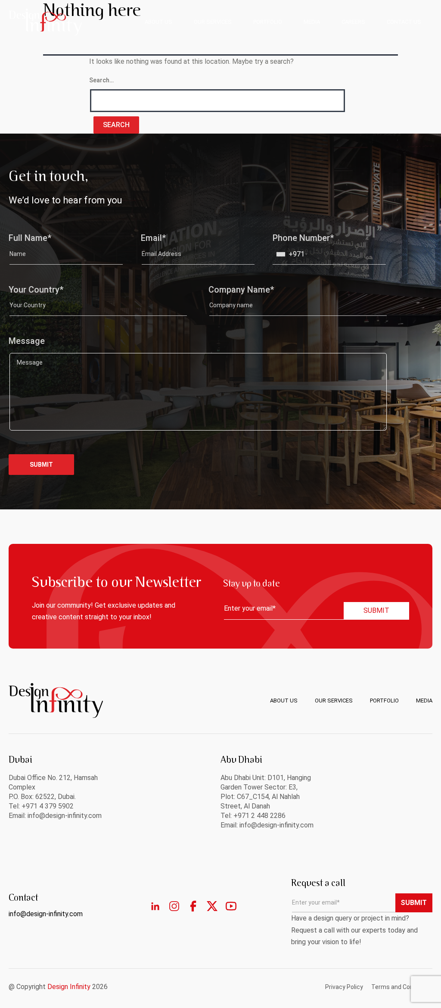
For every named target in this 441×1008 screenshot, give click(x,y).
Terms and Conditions (401, 986)
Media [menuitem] (424, 700)
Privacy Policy (344, 986)
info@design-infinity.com (276, 825)
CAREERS (353, 22)
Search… (101, 80)
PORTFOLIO (267, 22)
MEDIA (312, 22)
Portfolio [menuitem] (384, 700)
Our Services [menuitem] (334, 700)
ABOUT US (158, 22)
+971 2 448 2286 (259, 815)
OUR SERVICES (213, 22)
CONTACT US (404, 22)
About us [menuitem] (284, 700)
